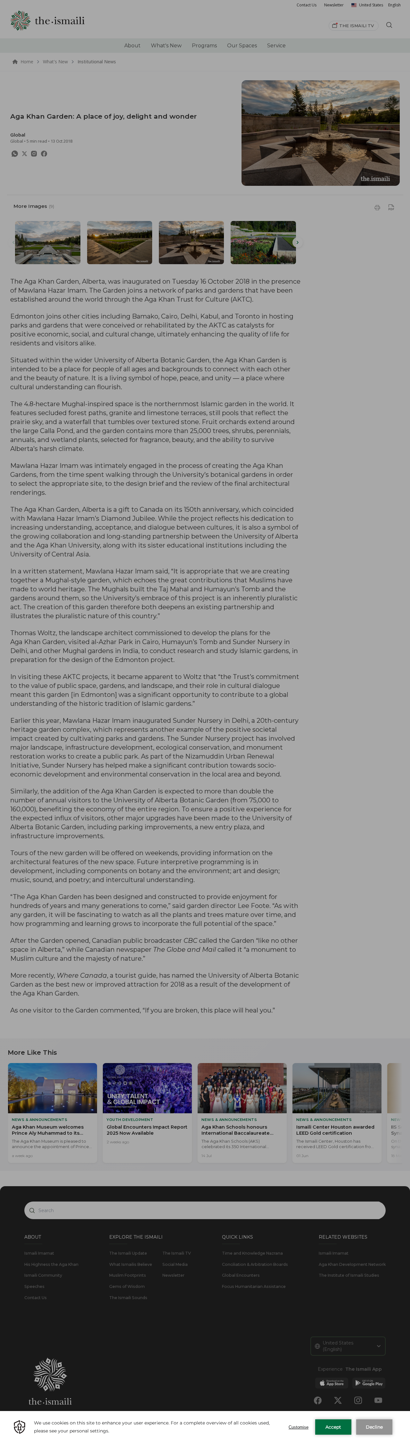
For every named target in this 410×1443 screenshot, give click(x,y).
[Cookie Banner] (205, 1427)
